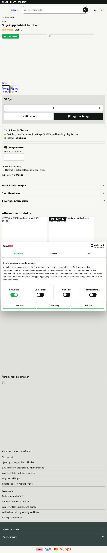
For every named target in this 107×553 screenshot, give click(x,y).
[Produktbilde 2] (71, 56)
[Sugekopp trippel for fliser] (14, 89)
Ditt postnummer (12, 151)
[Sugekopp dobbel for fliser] (5, 89)
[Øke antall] (99, 108)
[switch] (40, 295)
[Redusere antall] (7, 108)
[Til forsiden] (14, 10)
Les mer (75, 134)
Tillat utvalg (53, 305)
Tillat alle (88, 305)
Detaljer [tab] (53, 254)
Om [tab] (88, 254)
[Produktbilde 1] (24, 56)
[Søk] (85, 10)
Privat (5, 2)
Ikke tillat (20, 305)
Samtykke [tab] (18, 254)
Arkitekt (22, 2)
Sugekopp (9, 17)
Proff (13, 2)
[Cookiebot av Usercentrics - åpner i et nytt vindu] (92, 246)
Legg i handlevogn (80, 116)
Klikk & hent (30, 116)
